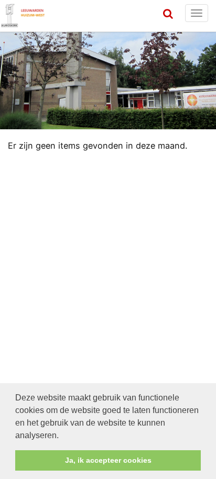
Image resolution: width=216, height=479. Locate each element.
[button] (62, 436)
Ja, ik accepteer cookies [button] (108, 460)
